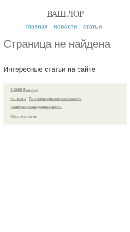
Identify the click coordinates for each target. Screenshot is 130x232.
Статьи (92, 26)
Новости (65, 26)
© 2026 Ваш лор (24, 89)
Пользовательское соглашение (55, 98)
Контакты (18, 98)
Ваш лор (65, 13)
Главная (36, 26)
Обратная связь (23, 116)
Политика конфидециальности (36, 106)
